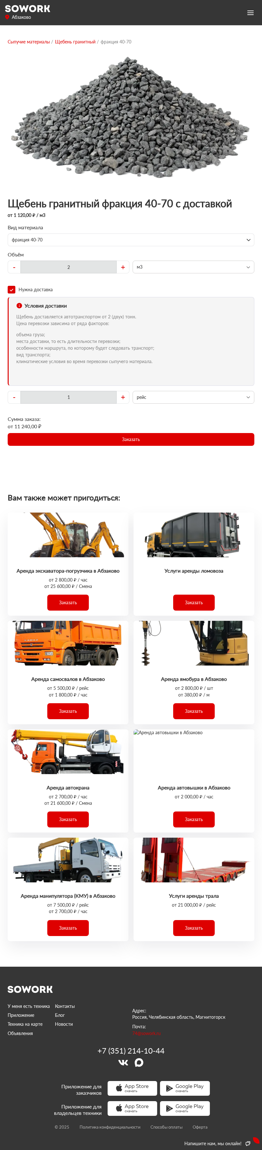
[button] (131, 439)
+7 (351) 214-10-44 (131, 1051)
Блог (60, 1015)
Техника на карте (25, 1024)
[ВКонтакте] (123, 1062)
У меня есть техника (29, 1006)
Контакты (65, 1006)
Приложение (21, 1015)
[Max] (139, 1062)
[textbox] (68, 267)
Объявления (20, 1033)
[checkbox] (131, 289)
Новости (64, 1024)
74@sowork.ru (146, 1033)
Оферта (200, 1127)
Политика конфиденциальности (110, 1127)
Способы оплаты (166, 1127)
